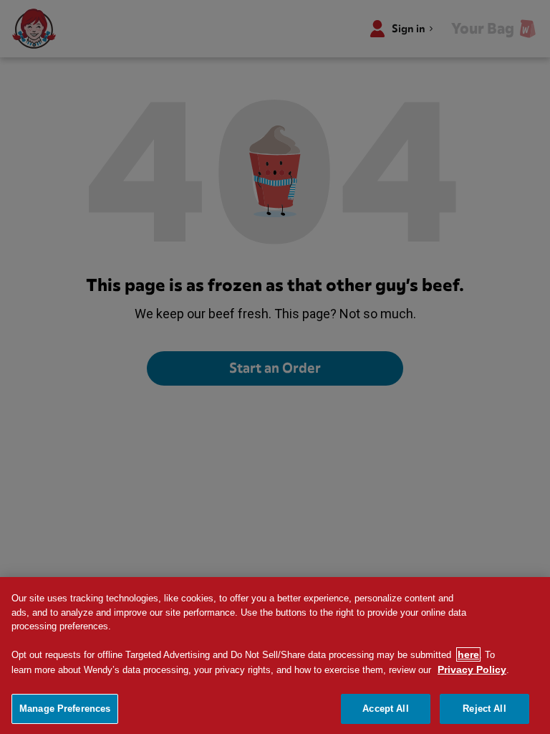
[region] (275, 655)
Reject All (484, 708)
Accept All (385, 708)
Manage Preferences (64, 708)
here (468, 654)
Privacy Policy (472, 669)
